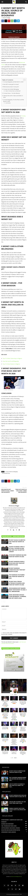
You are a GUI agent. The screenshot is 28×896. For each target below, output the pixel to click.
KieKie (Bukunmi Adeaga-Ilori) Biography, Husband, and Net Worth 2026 (17, 596)
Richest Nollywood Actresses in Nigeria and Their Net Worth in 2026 (17, 583)
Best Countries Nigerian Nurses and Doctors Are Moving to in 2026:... (17, 779)
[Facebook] (2, 21)
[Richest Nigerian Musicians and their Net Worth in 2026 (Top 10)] (4, 797)
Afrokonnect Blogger (6, 17)
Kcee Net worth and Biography (11, 361)
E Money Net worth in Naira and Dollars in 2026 (13, 96)
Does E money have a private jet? (13, 91)
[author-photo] (14, 503)
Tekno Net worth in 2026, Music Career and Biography (21, 491)
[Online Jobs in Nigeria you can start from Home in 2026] (4, 803)
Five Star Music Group (6, 473)
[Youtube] (20, 530)
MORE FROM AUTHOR (18, 536)
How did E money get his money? (11, 84)
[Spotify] (22, 885)
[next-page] (4, 601)
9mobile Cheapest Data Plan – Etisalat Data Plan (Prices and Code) (17, 810)
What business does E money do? (11, 86)
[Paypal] (15, 885)
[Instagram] (11, 530)
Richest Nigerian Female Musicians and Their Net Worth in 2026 (17, 563)
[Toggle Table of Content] (23, 80)
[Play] (14, 31)
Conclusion (8, 103)
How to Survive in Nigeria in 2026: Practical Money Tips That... (16, 785)
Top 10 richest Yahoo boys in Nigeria (12, 358)
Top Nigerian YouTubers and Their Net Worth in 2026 (16, 576)
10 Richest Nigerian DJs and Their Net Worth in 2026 (17, 555)
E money (23, 116)
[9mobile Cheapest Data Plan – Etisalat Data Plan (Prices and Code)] (4, 810)
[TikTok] (8, 889)
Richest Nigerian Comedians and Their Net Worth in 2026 (17, 569)
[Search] (26, 2)
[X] (5, 21)
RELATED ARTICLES (6, 536)
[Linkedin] (15, 21)
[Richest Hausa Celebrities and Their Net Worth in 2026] (4, 772)
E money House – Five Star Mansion (11, 93)
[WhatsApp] (12, 21)
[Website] (15, 889)
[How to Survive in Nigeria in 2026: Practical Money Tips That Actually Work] (4, 785)
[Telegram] (18, 21)
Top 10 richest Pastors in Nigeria (11, 364)
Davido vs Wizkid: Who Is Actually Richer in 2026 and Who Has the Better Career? (16, 549)
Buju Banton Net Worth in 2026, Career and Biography (7, 491)
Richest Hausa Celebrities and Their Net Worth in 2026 (17, 541)
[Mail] (11, 885)
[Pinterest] (9, 21)
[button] (2, 2)
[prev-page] (2, 601)
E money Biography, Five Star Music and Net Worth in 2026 (13, 100)
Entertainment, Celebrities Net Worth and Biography (15, 5)
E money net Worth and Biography (11, 471)
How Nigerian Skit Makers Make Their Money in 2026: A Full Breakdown (18, 589)
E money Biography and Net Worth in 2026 (13, 82)
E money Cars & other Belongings (11, 89)
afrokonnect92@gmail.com (16, 876)
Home (2, 5)
